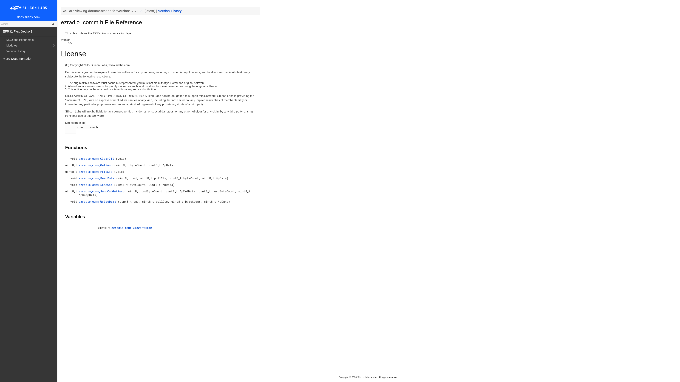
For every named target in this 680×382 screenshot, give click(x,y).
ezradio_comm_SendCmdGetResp (102, 191)
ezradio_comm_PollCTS (96, 171)
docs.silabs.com (28, 17)
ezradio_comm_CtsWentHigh (131, 228)
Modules (11, 45)
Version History (16, 51)
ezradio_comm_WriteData (98, 201)
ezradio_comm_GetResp (96, 165)
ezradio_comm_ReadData (97, 178)
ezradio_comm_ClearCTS (97, 158)
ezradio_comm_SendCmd (96, 185)
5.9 (141, 11)
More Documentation (17, 58)
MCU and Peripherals (20, 39)
